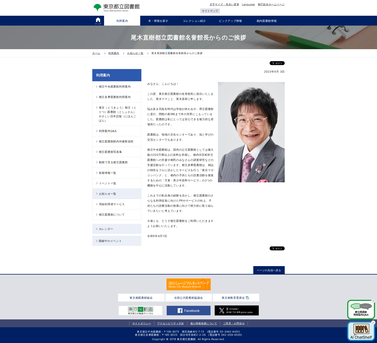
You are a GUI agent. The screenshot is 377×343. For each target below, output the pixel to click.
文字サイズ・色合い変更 (224, 4)
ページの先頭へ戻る (269, 270)
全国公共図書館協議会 (188, 297)
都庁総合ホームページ (271, 4)
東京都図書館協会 (141, 297)
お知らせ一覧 (107, 193)
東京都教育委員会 (233, 297)
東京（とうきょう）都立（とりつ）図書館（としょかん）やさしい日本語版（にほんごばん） (117, 114)
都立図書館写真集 (110, 151)
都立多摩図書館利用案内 (115, 97)
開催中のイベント (110, 240)
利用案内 (103, 75)
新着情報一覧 (107, 172)
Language (248, 4)
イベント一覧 (107, 183)
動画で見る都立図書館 (113, 162)
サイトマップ (210, 10)
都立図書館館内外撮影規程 (116, 141)
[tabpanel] (189, 284)
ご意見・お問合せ (234, 323)
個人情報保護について (203, 323)
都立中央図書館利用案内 (115, 86)
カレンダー (106, 229)
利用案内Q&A (108, 131)
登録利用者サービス (112, 204)
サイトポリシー (141, 323)
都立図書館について (112, 214)
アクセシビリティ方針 (170, 323)
